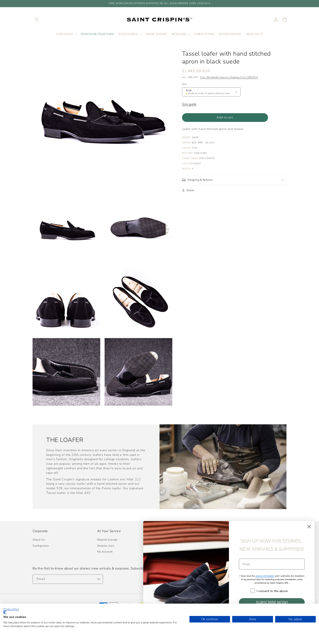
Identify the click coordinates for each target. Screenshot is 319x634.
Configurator (41, 546)
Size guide (189, 104)
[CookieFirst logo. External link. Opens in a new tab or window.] (5, 612)
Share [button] (190, 190)
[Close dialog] (309, 526)
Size (184, 84)
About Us (39, 539)
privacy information (265, 576)
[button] (37, 19)
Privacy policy (11, 609)
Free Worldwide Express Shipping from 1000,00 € (229, 77)
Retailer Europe (107, 539)
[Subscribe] (98, 579)
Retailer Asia (105, 546)
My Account (105, 551)
